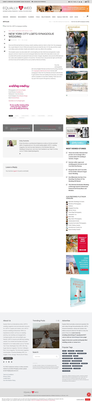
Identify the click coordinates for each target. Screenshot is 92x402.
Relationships (46, 16)
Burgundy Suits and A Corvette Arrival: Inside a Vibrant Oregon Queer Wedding (78, 171)
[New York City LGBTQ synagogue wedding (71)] (56, 62)
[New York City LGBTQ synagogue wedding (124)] (49, 65)
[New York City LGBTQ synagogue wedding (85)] (13, 64)
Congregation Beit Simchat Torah (41, 70)
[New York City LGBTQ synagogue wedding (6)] (13, 62)
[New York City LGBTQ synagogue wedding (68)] (55, 62)
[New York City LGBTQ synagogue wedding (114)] (41, 64)
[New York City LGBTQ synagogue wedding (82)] (9, 64)
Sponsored (25, 126)
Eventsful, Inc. (19, 92)
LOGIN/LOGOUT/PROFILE (39, 1)
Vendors (5, 16)
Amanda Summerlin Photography (77, 223)
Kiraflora (70, 206)
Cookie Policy (6, 378)
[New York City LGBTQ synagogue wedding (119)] (44, 64)
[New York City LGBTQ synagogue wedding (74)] (59, 62)
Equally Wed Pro (62, 16)
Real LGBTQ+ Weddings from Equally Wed (61, 21)
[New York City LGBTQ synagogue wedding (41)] (33, 62)
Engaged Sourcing (73, 208)
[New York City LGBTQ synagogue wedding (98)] (23, 64)
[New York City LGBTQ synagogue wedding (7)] (16, 62)
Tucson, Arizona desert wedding (48, 129)
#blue (64, 350)
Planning (31, 16)
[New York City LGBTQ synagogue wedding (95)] (19, 65)
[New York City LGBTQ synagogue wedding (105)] (31, 64)
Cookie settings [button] (80, 399)
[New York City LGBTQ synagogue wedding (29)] (25, 62)
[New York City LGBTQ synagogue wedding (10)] (19, 63)
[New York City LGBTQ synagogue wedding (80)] (61, 63)
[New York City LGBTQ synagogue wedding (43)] (35, 62)
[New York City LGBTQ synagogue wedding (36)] (29, 63)
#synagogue (21, 117)
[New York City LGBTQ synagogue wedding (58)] (48, 63)
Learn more (8, 358)
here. (79, 342)
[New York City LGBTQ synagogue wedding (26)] (22, 62)
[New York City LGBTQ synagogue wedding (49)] (41, 62)
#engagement (79, 350)
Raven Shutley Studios (74, 229)
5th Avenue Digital (21, 90)
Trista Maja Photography (74, 212)
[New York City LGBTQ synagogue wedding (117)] (42, 64)
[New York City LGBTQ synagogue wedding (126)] (51, 65)
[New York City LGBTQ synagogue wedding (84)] (12, 64)
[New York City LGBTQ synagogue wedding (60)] (51, 62)
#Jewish (16, 115)
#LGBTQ (33, 115)
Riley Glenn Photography (75, 218)
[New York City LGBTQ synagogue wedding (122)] (46, 64)
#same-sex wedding (67, 368)
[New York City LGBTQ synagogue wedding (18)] (21, 63)
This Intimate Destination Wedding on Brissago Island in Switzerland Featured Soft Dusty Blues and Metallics (79, 187)
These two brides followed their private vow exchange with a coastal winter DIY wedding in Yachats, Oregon (78, 155)
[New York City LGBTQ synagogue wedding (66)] (54, 62)
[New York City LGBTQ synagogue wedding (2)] (11, 62)
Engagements (22, 16)
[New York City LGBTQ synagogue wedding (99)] (25, 64)
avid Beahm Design (22, 96)
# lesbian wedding (82, 353)
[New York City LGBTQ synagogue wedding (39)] (32, 62)
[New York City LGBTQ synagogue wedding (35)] (28, 63)
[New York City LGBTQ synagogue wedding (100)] (26, 64)
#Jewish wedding (25, 115)
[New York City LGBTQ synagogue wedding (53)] (44, 63)
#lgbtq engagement (67, 358)
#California (71, 350)
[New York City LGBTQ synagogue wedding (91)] (16, 64)
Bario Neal (71, 216)
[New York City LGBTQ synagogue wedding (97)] (22, 64)
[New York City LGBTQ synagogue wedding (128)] (54, 65)
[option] (46, 335)
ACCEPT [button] (87, 399)
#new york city (13, 117)
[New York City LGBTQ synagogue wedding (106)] (32, 64)
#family (64, 353)
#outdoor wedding (75, 363)
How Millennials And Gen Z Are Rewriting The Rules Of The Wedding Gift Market (77, 179)
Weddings (13, 16)
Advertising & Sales (77, 337)
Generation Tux (72, 214)
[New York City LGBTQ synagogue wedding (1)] (9, 62)
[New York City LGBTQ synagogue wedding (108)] (35, 64)
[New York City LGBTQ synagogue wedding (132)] (20, 73)
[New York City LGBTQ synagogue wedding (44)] (36, 62)
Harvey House (72, 210)
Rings (19, 126)
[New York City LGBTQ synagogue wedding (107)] (33, 64)
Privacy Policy (7, 376)
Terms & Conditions (8, 374)
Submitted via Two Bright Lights (17, 100)
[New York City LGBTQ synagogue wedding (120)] (45, 64)
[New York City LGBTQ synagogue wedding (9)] (18, 62)
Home (50, 21)
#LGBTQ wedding (41, 115)
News (54, 16)
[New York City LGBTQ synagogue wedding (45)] (38, 62)
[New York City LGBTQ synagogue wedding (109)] (36, 64)
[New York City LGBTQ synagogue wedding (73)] (58, 62)
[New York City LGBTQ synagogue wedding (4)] (12, 62)
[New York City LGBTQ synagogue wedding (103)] (28, 64)
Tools (38, 16)
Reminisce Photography (74, 203)
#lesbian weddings (67, 355)
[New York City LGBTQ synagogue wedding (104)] (29, 64)
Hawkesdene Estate (73, 221)
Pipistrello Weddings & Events (76, 201)
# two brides (77, 368)
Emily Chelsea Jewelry (74, 225)
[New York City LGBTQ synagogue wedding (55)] (46, 62)
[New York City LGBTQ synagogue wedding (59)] (49, 62)
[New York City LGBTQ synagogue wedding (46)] (39, 62)
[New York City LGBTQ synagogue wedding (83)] (11, 64)
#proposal (84, 363)
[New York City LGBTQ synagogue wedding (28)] (23, 62)
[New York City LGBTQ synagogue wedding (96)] (21, 64)
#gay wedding (72, 353)
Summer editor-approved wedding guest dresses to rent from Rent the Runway (78, 164)
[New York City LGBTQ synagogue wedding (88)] (15, 64)
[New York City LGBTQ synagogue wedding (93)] (18, 64)
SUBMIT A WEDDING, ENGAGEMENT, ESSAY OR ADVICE (16, 1)
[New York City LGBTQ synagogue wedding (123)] (48, 65)
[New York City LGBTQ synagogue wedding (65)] (52, 62)
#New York (50, 115)
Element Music (15, 97)
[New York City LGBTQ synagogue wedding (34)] (26, 62)
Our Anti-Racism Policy (9, 380)
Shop (71, 16)
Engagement (13, 126)
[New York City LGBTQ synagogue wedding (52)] (42, 62)
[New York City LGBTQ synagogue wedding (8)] (15, 62)
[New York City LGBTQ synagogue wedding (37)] (31, 62)
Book (76, 16)
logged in (15, 171)
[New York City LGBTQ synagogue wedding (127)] (52, 64)
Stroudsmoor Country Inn (75, 227)
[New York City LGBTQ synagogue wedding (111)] (39, 64)
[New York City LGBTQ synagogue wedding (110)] (38, 64)
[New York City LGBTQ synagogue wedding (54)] (45, 62)
